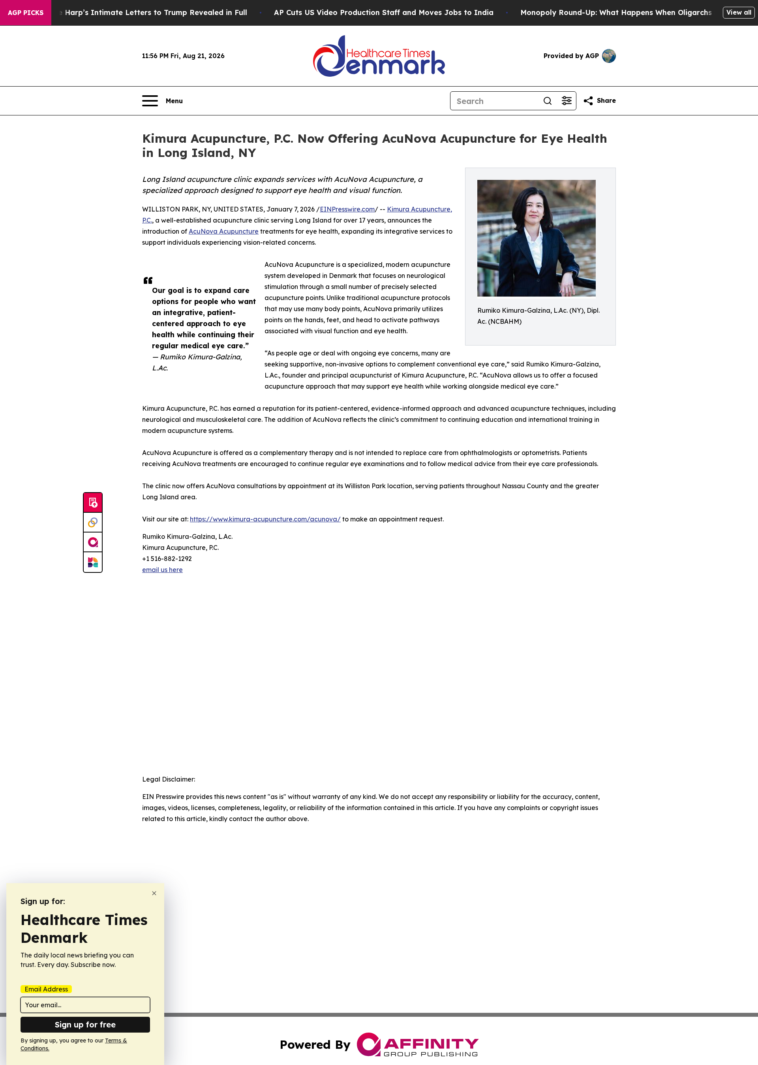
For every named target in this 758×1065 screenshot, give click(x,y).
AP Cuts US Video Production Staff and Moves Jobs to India (383, 12)
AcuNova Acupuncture (224, 231)
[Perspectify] (93, 522)
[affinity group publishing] (93, 542)
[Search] (547, 101)
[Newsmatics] (93, 562)
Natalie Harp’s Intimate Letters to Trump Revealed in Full (141, 12)
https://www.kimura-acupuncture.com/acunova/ (265, 519)
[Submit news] (93, 503)
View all (738, 12)
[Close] (154, 893)
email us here (162, 570)
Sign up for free (85, 1024)
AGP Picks (25, 13)
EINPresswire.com (347, 209)
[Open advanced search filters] (566, 101)
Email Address (46, 989)
